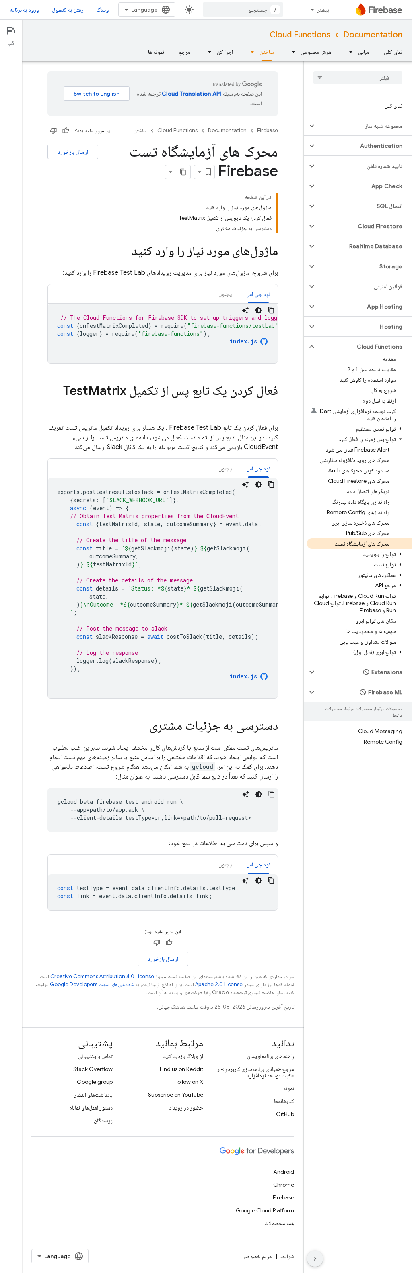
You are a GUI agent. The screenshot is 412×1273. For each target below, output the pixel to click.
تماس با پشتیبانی (95, 1056)
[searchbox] (357, 77)
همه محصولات (279, 1223)
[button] (364, 126)
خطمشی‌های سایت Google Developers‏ (92, 984)
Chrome (283, 1184)
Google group (95, 1081)
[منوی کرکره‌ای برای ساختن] (250, 51)
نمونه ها (156, 51)
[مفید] (66, 131)
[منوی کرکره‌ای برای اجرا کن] (207, 51)
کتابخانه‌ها (284, 1101)
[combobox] (243, 9)
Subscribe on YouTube (175, 1094)
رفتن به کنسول (68, 9)
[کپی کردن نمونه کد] (271, 310)
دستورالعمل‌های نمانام (91, 1107)
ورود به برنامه (24, 9)
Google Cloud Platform (265, 1210)
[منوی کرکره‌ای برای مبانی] (348, 51)
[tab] (258, 293)
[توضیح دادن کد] (245, 310)
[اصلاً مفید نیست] (53, 131)
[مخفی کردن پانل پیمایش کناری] (315, 1259)
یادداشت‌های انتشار (93, 1094)
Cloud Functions (300, 35)
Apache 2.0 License (219, 984)
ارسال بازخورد (73, 151)
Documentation (372, 35)
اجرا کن (225, 51)
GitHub (285, 1114)
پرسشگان (103, 1120)
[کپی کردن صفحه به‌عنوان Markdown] (183, 172)
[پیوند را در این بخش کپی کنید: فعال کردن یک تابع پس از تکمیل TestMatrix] (270, 407)
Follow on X (189, 1081)
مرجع (184, 51)
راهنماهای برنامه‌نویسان (270, 1056)
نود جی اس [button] (258, 294)
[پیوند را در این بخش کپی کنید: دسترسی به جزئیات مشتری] (141, 727)
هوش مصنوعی (316, 51)
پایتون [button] (225, 294)
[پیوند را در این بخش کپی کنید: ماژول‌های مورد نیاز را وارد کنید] (123, 252)
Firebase (267, 130)
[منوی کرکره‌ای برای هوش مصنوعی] (291, 51)
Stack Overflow (93, 1069)
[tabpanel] (163, 333)
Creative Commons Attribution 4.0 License (102, 976)
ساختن (267, 51)
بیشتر (323, 9)
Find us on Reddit (181, 1069)
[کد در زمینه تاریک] (258, 310)
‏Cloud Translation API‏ (191, 93)
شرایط (287, 1256)
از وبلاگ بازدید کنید (183, 1056)
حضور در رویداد (186, 1107)
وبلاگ (103, 9)
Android (283, 1171)
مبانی (363, 51)
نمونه (288, 1088)
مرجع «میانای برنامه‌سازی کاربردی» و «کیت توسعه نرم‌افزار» (255, 1072)
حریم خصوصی (257, 1256)
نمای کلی (393, 51)
